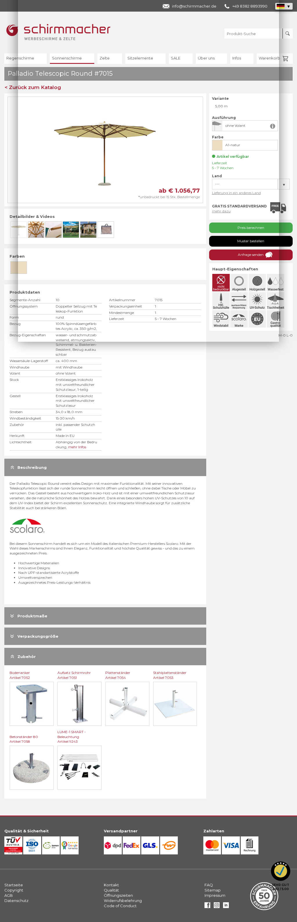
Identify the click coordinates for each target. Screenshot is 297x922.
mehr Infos (77, 447)
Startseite (13, 885)
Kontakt (111, 885)
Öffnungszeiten (118, 895)
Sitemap (212, 890)
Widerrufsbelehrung (123, 900)
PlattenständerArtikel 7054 (117, 675)
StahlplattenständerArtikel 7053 (169, 675)
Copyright (13, 890)
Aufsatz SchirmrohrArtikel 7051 (74, 675)
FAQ (208, 885)
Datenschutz (16, 900)
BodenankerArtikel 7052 (20, 675)
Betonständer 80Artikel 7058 (24, 739)
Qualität (111, 890)
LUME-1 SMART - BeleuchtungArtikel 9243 (71, 737)
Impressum (214, 895)
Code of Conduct (120, 905)
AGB (8, 895)
